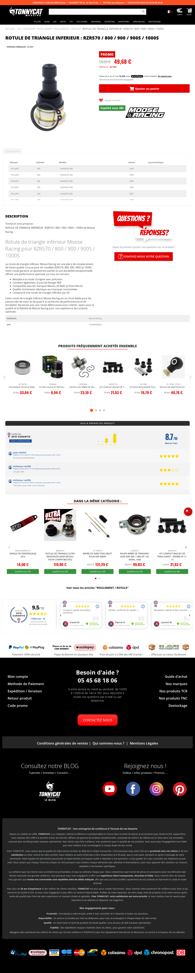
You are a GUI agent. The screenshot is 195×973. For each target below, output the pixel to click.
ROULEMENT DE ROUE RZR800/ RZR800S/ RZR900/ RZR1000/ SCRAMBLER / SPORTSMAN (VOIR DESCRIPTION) (22, 387)
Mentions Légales (144, 743)
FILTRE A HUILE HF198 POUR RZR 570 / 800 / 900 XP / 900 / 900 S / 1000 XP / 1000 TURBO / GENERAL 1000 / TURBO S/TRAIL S (52, 387)
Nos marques (176, 683)
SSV (19, 29)
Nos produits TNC (173, 698)
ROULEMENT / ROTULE (67, 29)
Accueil (10, 29)
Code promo (18, 705)
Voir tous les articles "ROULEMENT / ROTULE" (97, 588)
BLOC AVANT (44, 29)
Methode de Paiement (26, 683)
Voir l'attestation (20, 441)
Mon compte (18, 676)
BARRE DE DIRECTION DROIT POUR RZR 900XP (97, 555)
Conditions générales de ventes (62, 743)
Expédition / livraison (25, 691)
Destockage (177, 705)
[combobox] (97, 12)
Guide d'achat (176, 676)
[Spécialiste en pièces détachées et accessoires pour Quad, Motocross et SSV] (26, 12)
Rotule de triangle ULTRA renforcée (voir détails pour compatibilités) (60, 556)
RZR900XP (29, 29)
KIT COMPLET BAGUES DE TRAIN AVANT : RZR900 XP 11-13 (113, 387)
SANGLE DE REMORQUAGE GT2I (22, 555)
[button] (9, 96)
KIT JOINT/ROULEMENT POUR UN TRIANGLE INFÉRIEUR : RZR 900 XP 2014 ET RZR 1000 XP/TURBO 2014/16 (143, 387)
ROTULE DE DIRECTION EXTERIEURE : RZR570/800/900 (173, 387)
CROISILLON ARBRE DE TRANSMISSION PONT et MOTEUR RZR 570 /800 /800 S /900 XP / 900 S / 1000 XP (82, 387)
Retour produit (20, 698)
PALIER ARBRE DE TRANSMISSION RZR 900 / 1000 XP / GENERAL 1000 (135, 556)
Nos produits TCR (173, 691)
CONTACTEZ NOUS (97, 720)
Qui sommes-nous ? (108, 743)
